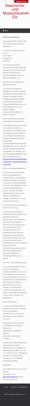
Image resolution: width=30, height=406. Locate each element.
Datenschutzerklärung (10, 377)
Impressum (13, 387)
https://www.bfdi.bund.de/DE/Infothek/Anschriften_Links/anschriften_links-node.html (15, 161)
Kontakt (6, 387)
